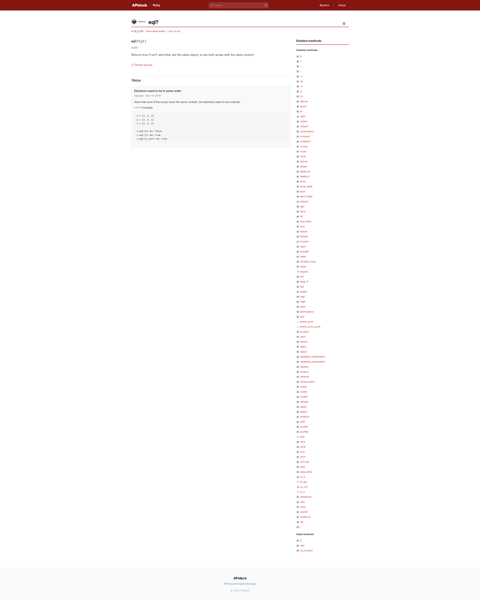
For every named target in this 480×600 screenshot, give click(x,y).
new (302, 545)
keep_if (304, 281)
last (302, 286)
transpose (305, 496)
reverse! (304, 376)
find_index (305, 221)
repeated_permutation (312, 361)
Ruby (156, 5)
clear (302, 116)
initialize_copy (308, 261)
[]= (301, 96)
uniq (302, 501)
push (303, 336)
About (342, 5)
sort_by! (304, 461)
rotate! (304, 396)
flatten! (304, 236)
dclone (304, 161)
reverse (304, 371)
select (303, 406)
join (302, 276)
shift (302, 421)
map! (303, 301)
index (303, 256)
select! (304, 411)
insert (303, 266)
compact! (305, 141)
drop (302, 181)
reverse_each (307, 381)
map (302, 296)
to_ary (303, 481)
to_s (302, 492)
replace (304, 366)
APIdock (139, 5)
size (302, 436)
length (303, 291)
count (303, 151)
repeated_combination (312, 356)
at (301, 111)
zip (301, 521)
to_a (302, 476)
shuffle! (304, 431)
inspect (304, 271)
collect (304, 121)
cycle (303, 156)
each (302, 191)
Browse (324, 5)
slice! (303, 446)
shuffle (304, 426)
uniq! (302, 506)
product (304, 331)
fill (301, 216)
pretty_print (306, 321)
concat (304, 146)
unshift (304, 512)
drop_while (306, 186)
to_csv (304, 486)
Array (177, 31)
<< (301, 76)
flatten (303, 231)
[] (301, 91)
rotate (303, 391)
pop (302, 316)
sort (302, 451)
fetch (303, 211)
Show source (143, 65)
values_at (305, 516)
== (301, 86)
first (302, 226)
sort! (302, 456)
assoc (303, 106)
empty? (304, 201)
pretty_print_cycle (310, 326)
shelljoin (304, 416)
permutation (307, 311)
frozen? (304, 241)
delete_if (305, 176)
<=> (301, 81)
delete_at (305, 171)
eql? (302, 206)
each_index (306, 196)
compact (305, 136)
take (302, 466)
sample (304, 401)
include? (304, 251)
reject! (303, 351)
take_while (306, 471)
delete (303, 166)
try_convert (306, 550)
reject (303, 346)
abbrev (304, 101)
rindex (303, 386)
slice (302, 441)
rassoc (304, 341)
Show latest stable (156, 31)
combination (307, 131)
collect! (304, 126)
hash (303, 246)
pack (302, 306)
